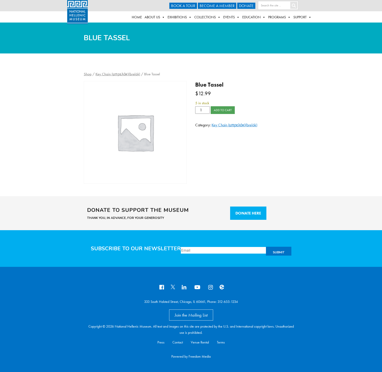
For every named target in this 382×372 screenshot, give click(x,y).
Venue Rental (200, 342)
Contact (177, 342)
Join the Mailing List (191, 315)
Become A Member (217, 5)
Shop (88, 74)
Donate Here (248, 213)
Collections (205, 17)
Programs (277, 17)
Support (300, 17)
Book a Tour (183, 5)
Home (137, 17)
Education (251, 17)
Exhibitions (177, 17)
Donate (246, 5)
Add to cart (223, 110)
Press (160, 342)
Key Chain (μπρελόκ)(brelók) (118, 74)
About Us (152, 17)
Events (229, 17)
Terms (221, 342)
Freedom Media (200, 356)
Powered (177, 356)
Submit (279, 252)
